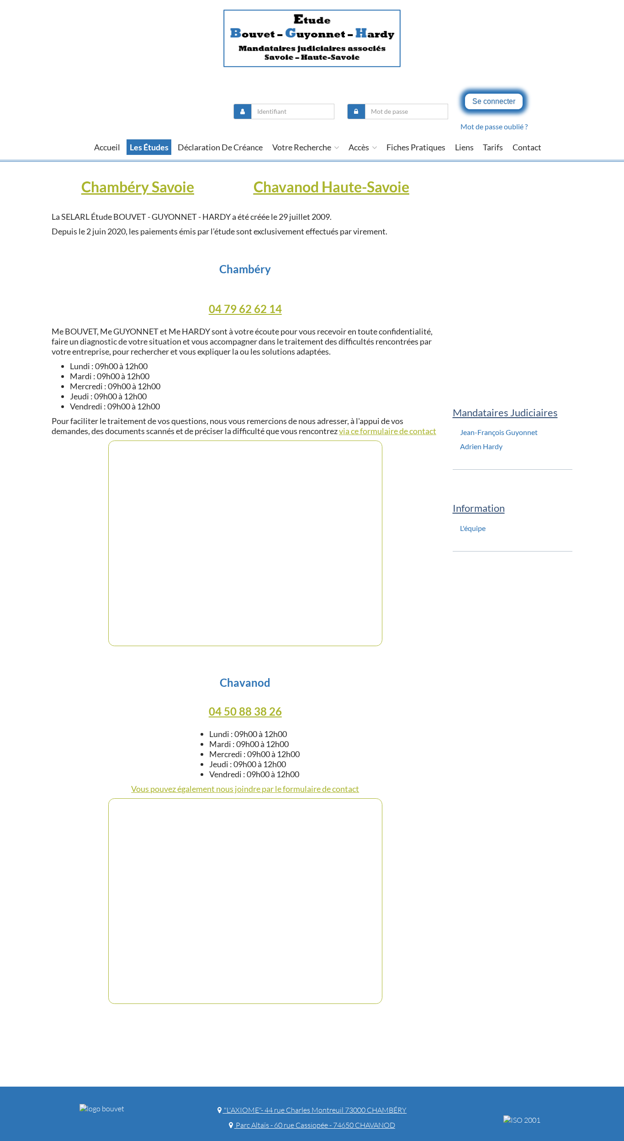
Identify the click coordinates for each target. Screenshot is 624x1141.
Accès (359, 147)
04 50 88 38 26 (245, 711)
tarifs (493, 147)
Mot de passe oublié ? (494, 126)
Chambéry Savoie (137, 187)
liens (464, 147)
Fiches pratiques (415, 147)
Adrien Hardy (481, 446)
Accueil (107, 147)
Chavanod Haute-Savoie (331, 187)
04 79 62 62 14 (245, 308)
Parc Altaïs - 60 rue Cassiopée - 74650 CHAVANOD (314, 1125)
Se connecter (493, 101)
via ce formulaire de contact (387, 431)
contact (527, 147)
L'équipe (473, 528)
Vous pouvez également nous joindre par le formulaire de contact (245, 789)
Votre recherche (302, 147)
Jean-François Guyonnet (499, 432)
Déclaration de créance (220, 147)
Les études (149, 147)
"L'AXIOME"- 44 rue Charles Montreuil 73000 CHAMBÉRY (314, 1109)
